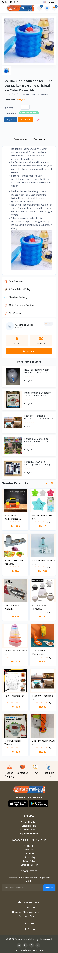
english (50, 2)
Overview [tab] (20, 139)
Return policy (29, 861)
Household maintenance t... (12, 517)
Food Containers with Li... (15, 652)
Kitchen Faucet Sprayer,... (39, 607)
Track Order (29, 853)
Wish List (29, 849)
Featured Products (29, 822)
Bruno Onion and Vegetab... (13, 562)
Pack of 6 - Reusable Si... (42, 697)
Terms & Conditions (22, 950)
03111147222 (11, 2)
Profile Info (29, 846)
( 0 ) (35, 376)
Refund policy (29, 857)
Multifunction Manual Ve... (43, 562)
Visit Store (30, 351)
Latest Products (29, 825)
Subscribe (49, 887)
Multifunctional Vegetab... (12, 742)
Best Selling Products (29, 829)
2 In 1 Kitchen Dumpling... (39, 652)
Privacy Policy (39, 950)
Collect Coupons (29, 112)
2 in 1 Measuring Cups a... (44, 742)
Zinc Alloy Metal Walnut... (12, 607)
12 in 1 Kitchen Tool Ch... (14, 697)
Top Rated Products (29, 833)
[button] (18, 803)
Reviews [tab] (39, 139)
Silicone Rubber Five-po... (43, 517)
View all (50, 483)
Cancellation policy (29, 864)
